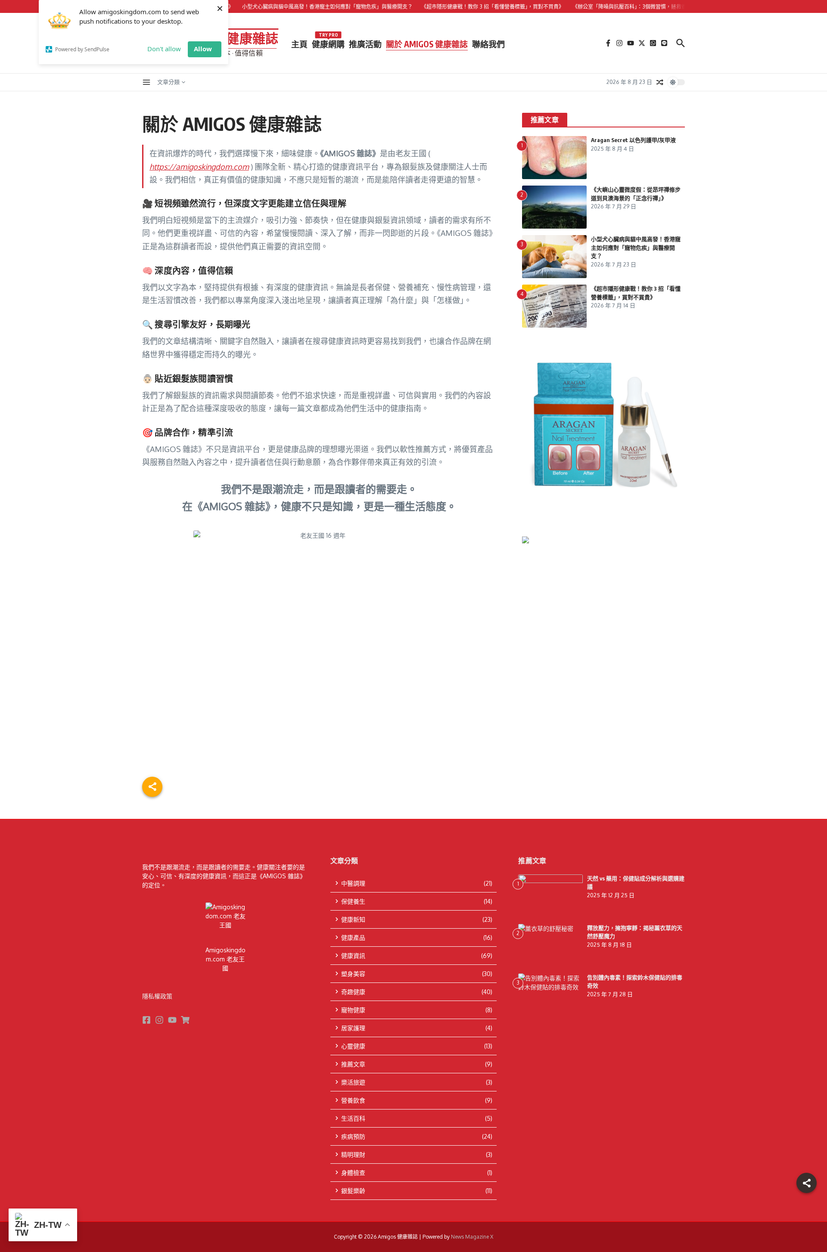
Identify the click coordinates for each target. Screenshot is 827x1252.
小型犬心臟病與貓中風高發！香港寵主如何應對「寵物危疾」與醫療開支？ (636, 247)
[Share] (806, 1183)
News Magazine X (472, 1236)
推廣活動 (365, 44)
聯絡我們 (488, 44)
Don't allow (164, 48)
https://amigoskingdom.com (199, 166)
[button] (603, 651)
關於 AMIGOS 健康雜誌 (427, 44)
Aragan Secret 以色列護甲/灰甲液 (633, 139)
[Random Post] (659, 82)
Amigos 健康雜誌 (229, 38)
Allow (203, 48)
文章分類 (168, 81)
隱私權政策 (157, 996)
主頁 (299, 44)
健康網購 (328, 42)
